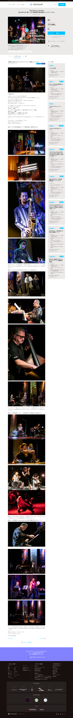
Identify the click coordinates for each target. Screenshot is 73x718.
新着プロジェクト (26, 668)
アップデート (17, 56)
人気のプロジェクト (26, 667)
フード (15, 676)
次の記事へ (42, 638)
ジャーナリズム (10, 677)
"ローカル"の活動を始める (39, 674)
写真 (8, 668)
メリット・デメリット (38, 671)
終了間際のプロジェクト (26, 670)
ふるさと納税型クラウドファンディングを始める (42, 676)
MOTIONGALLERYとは (57, 665)
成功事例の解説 (37, 670)
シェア (50, 41)
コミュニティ (10, 671)
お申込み (36, 665)
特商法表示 (54, 676)
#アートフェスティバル (11, 51)
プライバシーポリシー (56, 674)
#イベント (29, 51)
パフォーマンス (16, 674)
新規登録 (62, 4)
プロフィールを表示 (57, 46)
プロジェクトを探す (11, 4)
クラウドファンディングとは (39, 667)
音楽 (39, 14)
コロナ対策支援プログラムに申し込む (41, 679)
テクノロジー (10, 674)
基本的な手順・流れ (38, 668)
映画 (8, 667)
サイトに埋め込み (62, 41)
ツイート (55, 41)
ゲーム (15, 670)
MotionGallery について (62, 0)
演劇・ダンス (10, 673)
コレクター (23, 56)
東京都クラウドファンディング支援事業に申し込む (42, 677)
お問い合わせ (55, 670)
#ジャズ (25, 51)
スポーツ (9, 676)
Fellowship (36, 673)
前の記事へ (11, 638)
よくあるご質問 (55, 668)
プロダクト (16, 671)
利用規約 (54, 673)
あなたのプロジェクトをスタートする (37, 657)
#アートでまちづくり (20, 51)
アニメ (9, 670)
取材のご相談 (55, 671)
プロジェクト (10, 56)
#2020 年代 (54, 667)
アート (15, 667)
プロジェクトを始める (21, 4)
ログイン (55, 4)
